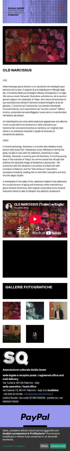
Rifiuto (44, 445)
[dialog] (35, 439)
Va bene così (58, 445)
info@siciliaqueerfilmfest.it (38, 393)
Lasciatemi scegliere (14, 445)
